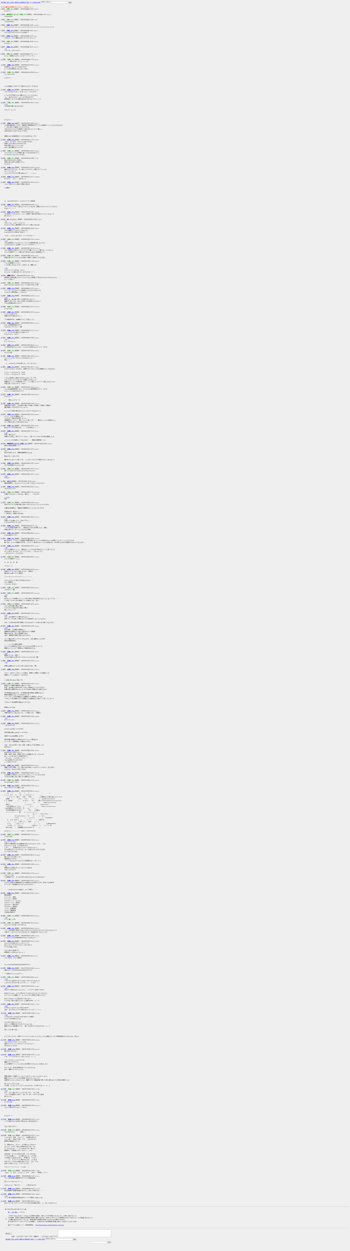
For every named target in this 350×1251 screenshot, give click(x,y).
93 (1, 935)
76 (1, 723)
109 (2, 1135)
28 (1, 255)
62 (1, 546)
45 (1, 403)
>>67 (5, 615)
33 (1, 295)
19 (1, 167)
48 (1, 431)
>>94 (5, 979)
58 (1, 517)
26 (1, 239)
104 (2, 1089)
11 (1, 65)
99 (1, 1004)
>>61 (5, 595)
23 (1, 212)
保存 (38, 2)
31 (1, 283)
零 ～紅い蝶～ (13, 1212)
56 (1, 492)
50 (1, 449)
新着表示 (23, 2)
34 (1, 306)
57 (1, 502)
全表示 (12, 2)
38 (1, 337)
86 (1, 864)
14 (1, 102)
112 (2, 1188)
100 (2, 1013)
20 (1, 177)
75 (1, 716)
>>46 (5, 433)
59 (1, 525)
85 (1, 855)
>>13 (5, 104)
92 (1, 928)
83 (1, 834)
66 (1, 593)
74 (1, 711)
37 (1, 330)
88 (1, 880)
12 (1, 72)
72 (1, 669)
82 (1, 791)
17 (1, 151)
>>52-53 (6, 497)
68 (1, 613)
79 (1, 773)
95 (1, 956)
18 (1, 158)
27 (1, 248)
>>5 (5, 48)
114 (2, 1201)
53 (1, 474)
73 (1, 683)
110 (2, 1170)
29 (1, 261)
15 (1, 123)
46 (1, 414)
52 (1, 468)
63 (1, 557)
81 (1, 785)
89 (1, 893)
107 (2, 1119)
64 (1, 569)
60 (1, 533)
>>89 (5, 917)
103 (2, 1054)
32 (1, 288)
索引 (28, 2)
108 (2, 1130)
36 (1, 323)
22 (1, 204)
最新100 (17, 2)
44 (1, 394)
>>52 (5, 476)
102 (2, 1049)
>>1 (5, 187)
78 (1, 765)
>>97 (5, 988)
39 (1, 345)
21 (1, 182)
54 (1, 481)
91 (1, 923)
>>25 (5, 241)
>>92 (5, 1196)
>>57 (5, 519)
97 (1, 977)
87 (1, 873)
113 (2, 1194)
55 (1, 486)
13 (1, 89)
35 (1, 312)
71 (1, 660)
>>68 (5, 628)
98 (1, 986)
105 (2, 1100)
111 (2, 1176)
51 (1, 463)
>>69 (5, 653)
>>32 (5, 297)
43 (1, 387)
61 (1, 538)
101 (2, 1040)
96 (1, 968)
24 (1, 219)
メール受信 (33, 2)
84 (1, 840)
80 (1, 780)
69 (1, 626)
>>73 (5, 718)
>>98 (5, 1006)
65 (1, 587)
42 (1, 367)
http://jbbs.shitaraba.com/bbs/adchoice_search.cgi (50, 1225)
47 (1, 425)
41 (1, 356)
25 (1, 228)
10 (1, 59)
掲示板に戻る (5, 2)
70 (1, 651)
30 (1, 275)
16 (1, 139)
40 (1, 350)
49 (1, 443)
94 (1, 941)
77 (1, 750)
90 (1, 916)
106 (2, 1105)
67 (1, 604)
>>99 (5, 1015)
